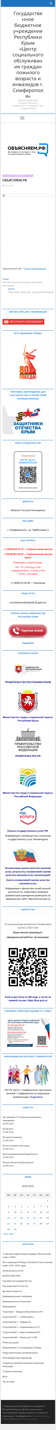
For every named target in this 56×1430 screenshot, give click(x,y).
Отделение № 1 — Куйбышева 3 (18, 1316)
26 (28, 1223)
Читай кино (7, 1128)
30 (8, 1229)
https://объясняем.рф (35, 268)
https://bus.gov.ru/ (37, 1000)
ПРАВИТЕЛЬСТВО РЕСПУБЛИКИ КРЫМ (28, 682)
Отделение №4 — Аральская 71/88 (19, 1337)
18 (21, 1218)
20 (34, 1218)
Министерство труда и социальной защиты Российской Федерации (28, 795)
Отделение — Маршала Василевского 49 (22, 1311)
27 (34, 1223)
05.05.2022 (8, 185)
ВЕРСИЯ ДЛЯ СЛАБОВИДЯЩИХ (26, 321)
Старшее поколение (12, 1371)
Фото (4, 1376)
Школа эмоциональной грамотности (20, 1154)
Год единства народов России (17, 1281)
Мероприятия (9, 1306)
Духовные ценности (12, 1291)
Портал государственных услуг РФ (28, 831)
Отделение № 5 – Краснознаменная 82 (21, 1332)
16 (8, 1218)
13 (34, 1212)
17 (15, 1218)
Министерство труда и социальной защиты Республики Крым (28, 719)
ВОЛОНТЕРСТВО (11, 1275)
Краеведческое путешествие (16, 1301)
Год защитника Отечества (15, 1286)
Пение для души (10, 1342)
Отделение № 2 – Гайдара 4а (16, 1322)
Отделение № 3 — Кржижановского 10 (21, 1327)
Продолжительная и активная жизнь (20, 1352)
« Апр (5, 1234)
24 (15, 1223)
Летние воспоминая (12, 1137)
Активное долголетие (12, 1270)
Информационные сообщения (17, 175)
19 (28, 1218)
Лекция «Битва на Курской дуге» (18, 1162)
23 (8, 1223)
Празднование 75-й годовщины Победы (21, 1347)
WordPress (13, 1419)
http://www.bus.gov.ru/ (39, 899)
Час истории (8, 1381)
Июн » (12, 1234)
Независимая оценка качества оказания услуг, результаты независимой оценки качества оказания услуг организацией (28, 871)
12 (28, 1212)
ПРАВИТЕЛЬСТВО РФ (28, 756)
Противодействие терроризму (17, 1357)
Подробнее (28, 643)
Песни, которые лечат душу (16, 1145)
